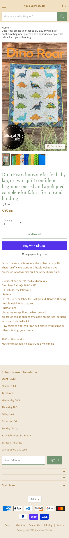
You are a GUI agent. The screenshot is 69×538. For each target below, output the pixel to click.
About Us (20, 525)
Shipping (48, 525)
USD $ (33, 499)
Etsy (7, 204)
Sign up (54, 460)
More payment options (34, 254)
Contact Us (34, 525)
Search (8, 525)
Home (5, 27)
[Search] (62, 16)
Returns (60, 525)
